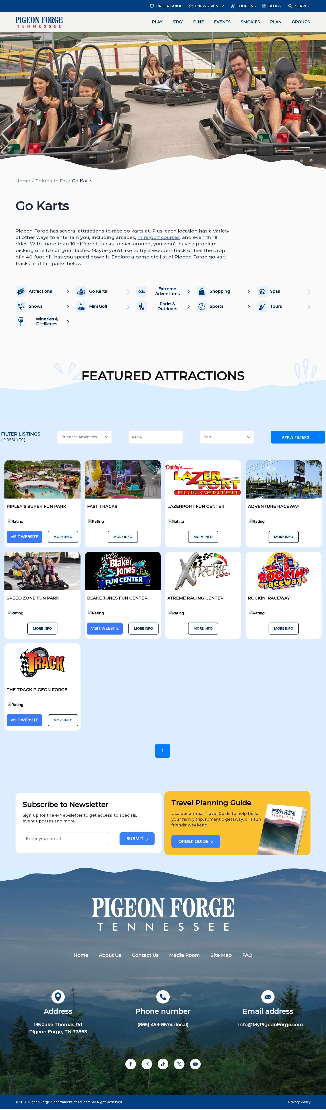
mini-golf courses (158, 237)
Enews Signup (209, 6)
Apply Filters (295, 437)
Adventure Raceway (273, 506)
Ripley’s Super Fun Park (36, 506)
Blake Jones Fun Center (117, 598)
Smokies (250, 22)
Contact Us (145, 955)
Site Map (221, 955)
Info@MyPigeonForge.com (270, 1024)
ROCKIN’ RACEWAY (269, 598)
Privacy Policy (299, 1102)
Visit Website (24, 537)
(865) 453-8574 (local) (163, 1024)
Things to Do (51, 180)
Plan (276, 22)
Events (222, 22)
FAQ (247, 955)
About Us (110, 955)
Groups (301, 22)
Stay (178, 22)
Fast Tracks (102, 506)
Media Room (184, 955)
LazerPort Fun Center (195, 506)
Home (23, 180)
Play (157, 22)
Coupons (246, 6)
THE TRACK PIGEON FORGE (37, 689)
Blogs (274, 6)
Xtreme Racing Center (195, 598)
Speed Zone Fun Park (33, 598)
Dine (198, 22)
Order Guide (169, 6)
